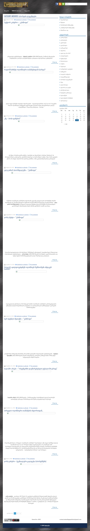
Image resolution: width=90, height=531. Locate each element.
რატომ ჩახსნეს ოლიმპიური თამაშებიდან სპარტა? (24, 69)
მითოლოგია (64, 61)
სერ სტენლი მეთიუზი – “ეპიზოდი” (18, 318)
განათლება (64, 40)
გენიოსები (63, 42)
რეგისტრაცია (64, 19)
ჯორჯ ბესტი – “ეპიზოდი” (14, 217)
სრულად (54, 62)
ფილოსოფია (64, 85)
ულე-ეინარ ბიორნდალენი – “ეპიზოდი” (20, 170)
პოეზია (63, 63)
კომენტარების (67, 27)
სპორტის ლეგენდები (21, 19)
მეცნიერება (64, 58)
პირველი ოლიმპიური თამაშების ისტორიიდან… (23, 410)
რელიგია (63, 66)
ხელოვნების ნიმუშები (67, 98)
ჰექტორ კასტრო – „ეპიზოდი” (16, 22)
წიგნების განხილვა (66, 92)
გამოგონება (64, 37)
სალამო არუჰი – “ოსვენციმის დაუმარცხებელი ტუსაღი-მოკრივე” (30, 368)
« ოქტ (65, 124)
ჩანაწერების (67, 25)
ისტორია (63, 50)
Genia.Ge (47, 525)
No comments (32, 19)
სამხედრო (63, 71)
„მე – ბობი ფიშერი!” (12, 118)
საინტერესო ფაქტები (67, 69)
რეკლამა (27, 11)
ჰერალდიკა (64, 100)
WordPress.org (64, 30)
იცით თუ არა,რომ (65, 53)
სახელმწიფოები (65, 77)
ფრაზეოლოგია (65, 90)
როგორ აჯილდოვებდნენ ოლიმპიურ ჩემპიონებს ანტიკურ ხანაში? (28, 268)
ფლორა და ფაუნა (66, 87)
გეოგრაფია (64, 45)
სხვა (62, 82)
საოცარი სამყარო (66, 74)
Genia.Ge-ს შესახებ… (17, 11)
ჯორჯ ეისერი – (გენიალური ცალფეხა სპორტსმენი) (25, 461)
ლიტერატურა (64, 56)
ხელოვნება (64, 95)
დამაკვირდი (64, 48)
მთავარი (6, 11)
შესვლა (63, 22)
